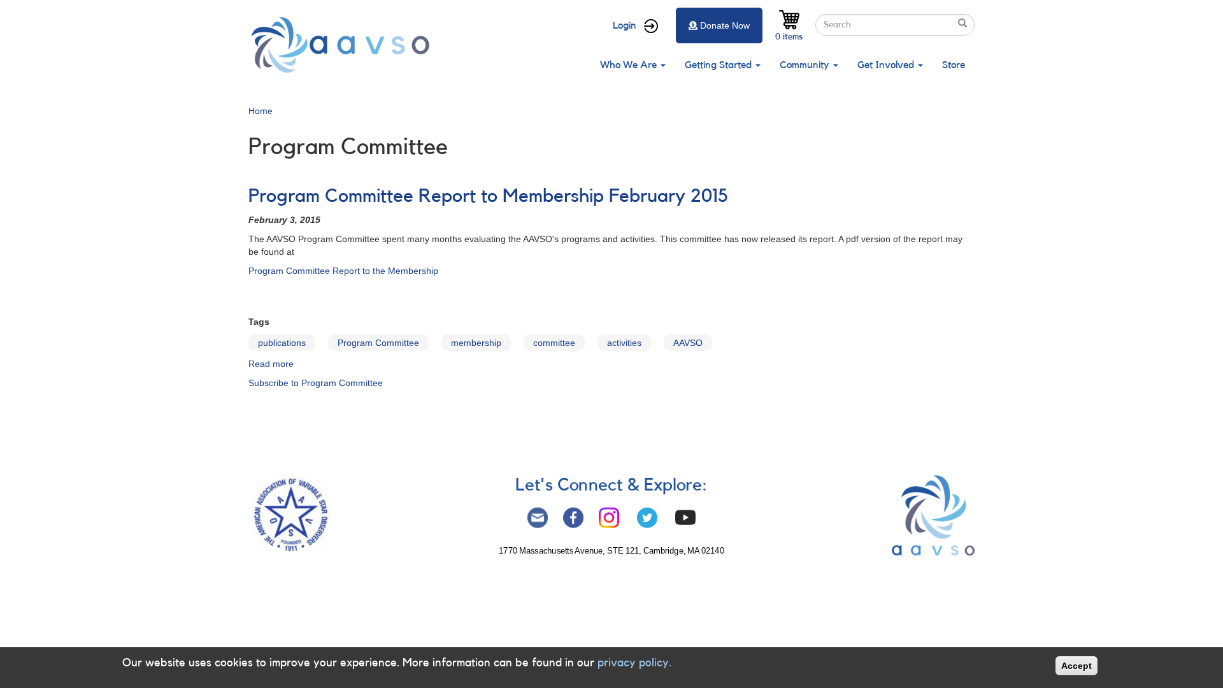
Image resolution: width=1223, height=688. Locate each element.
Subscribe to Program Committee (315, 383)
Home (260, 111)
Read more (271, 364)
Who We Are (629, 65)
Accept (1076, 666)
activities (624, 343)
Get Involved (887, 65)
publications (282, 343)
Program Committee (378, 343)
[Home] (344, 45)
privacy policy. (634, 662)
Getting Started (719, 65)
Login (624, 25)
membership (476, 343)
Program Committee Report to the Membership (343, 271)
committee (554, 343)
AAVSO (688, 343)
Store (953, 65)
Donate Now (725, 25)
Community (806, 65)
